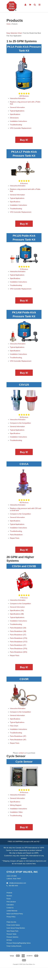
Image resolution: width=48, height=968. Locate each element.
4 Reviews (24, 598)
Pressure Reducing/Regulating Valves (19, 943)
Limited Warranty (12, 911)
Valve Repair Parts (12, 931)
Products (9, 893)
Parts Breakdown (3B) (18, 631)
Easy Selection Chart (14, 33)
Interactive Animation (17, 98)
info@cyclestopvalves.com (17, 883)
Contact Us (10, 908)
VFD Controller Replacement (20, 128)
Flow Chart (14, 726)
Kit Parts (9, 940)
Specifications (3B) (17, 614)
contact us (22, 753)
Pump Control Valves (13, 925)
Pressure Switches (12, 937)
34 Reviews (24, 792)
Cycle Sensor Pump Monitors (16, 928)
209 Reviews (24, 96)
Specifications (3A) (17, 610)
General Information (17, 107)
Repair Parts (14, 538)
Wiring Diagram (15, 805)
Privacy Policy (11, 917)
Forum (9, 899)
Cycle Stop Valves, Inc (22, 871)
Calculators (10, 905)
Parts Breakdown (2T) (18, 635)
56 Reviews (24, 417)
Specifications (15, 114)
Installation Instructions (18, 121)
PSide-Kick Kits (11, 922)
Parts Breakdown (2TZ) (18, 642)
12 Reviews (24, 269)
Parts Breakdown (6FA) (18, 652)
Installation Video (16, 812)
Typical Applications (17, 111)
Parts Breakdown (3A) (18, 628)
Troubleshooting (16, 125)
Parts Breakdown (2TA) (18, 638)
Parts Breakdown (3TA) (18, 648)
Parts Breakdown (16, 535)
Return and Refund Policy (15, 914)
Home (8, 24)
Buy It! (24, 140)
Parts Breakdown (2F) (18, 736)
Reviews (9, 896)
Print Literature (11, 902)
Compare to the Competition (20, 423)
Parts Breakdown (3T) (18, 645)
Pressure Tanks (11, 934)
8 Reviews (24, 183)
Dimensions (14, 118)
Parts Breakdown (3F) (18, 740)
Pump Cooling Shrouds (14, 946)
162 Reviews (24, 503)
